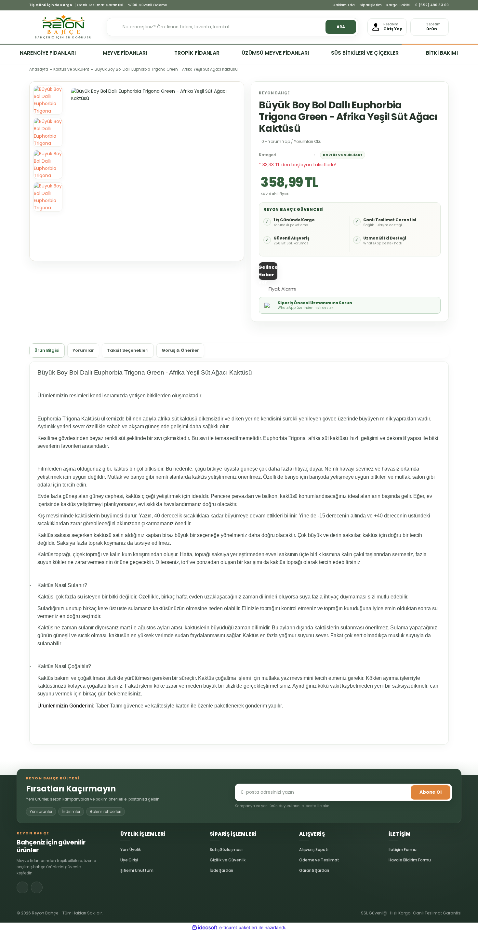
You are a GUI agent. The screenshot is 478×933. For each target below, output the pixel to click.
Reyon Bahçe (274, 93)
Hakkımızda (344, 5)
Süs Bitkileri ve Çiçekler (365, 53)
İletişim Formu (393, 849)
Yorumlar (83, 350)
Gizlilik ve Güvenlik (214, 860)
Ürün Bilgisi (47, 350)
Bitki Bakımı (442, 53)
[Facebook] (22, 887)
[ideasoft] (205, 927)
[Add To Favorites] (309, 288)
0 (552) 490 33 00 (432, 5)
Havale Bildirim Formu (393, 860)
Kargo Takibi (398, 5)
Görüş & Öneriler (180, 350)
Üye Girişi (125, 860)
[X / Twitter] (37, 887)
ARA (341, 27)
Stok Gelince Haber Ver (268, 271)
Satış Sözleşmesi (214, 849)
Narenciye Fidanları (48, 53)
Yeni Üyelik (125, 849)
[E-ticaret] (238, 927)
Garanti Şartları (304, 870)
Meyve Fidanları (125, 53)
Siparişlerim (371, 5)
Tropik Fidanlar (196, 53)
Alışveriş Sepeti (304, 849)
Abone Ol (430, 792)
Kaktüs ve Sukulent (342, 155)
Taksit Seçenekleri (128, 350)
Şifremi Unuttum (125, 870)
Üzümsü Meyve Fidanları (275, 53)
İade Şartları (214, 870)
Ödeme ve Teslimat (304, 860)
